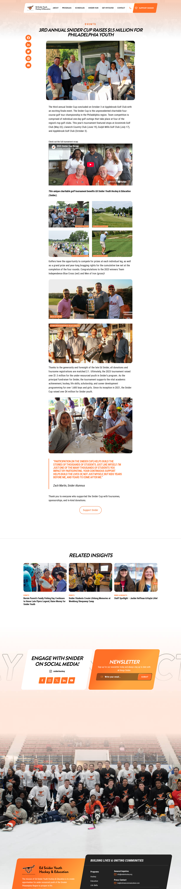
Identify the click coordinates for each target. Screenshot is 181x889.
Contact (121, 8)
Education (94, 881)
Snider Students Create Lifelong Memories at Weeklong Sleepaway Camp (89, 600)
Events (90, 24)
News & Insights (120, 595)
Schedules (80, 8)
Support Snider (90, 510)
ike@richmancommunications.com (128, 883)
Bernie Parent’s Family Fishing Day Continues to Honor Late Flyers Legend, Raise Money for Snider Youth (44, 601)
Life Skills (94, 885)
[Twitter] (28, 51)
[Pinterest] (28, 58)
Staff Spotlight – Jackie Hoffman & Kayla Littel (135, 598)
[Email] (28, 65)
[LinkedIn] (28, 45)
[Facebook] (28, 38)
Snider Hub (93, 8)
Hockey (93, 876)
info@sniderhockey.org (124, 874)
